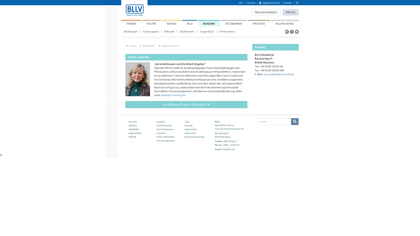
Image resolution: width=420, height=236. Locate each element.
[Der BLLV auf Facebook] (287, 32)
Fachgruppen (151, 31)
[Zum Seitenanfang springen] (1, 155)
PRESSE (290, 12)
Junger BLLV (207, 31)
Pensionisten (226, 31)
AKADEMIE (209, 23)
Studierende (187, 31)
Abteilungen (131, 31)
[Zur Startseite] (134, 9)
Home (132, 46)
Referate (169, 31)
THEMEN (131, 23)
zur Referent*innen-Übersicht (184, 104)
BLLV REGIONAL (285, 23)
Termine (251, 2)
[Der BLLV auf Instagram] (292, 32)
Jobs (240, 2)
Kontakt (288, 2)
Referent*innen (170, 46)
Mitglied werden (266, 12)
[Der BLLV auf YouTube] (297, 32)
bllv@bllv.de (228, 149)
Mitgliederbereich (271, 2)
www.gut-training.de (173, 95)
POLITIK (151, 23)
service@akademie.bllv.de (278, 74)
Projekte (259, 23)
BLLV (190, 23)
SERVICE (172, 23)
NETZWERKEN (234, 23)
